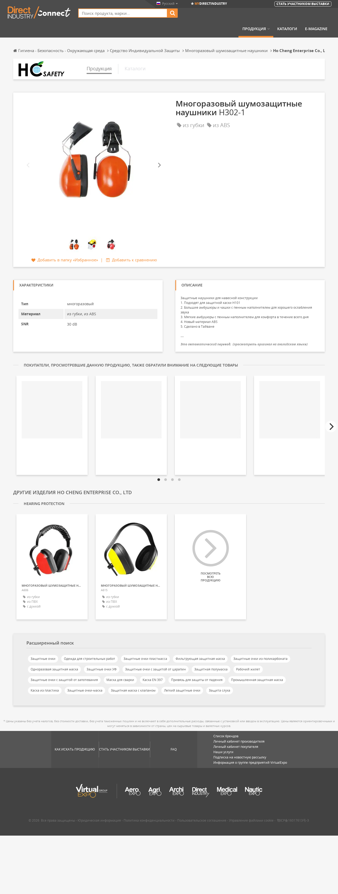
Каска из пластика (45, 690)
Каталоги (287, 28)
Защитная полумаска (211, 669)
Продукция (254, 28)
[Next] (159, 165)
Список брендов (225, 736)
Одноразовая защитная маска (54, 669)
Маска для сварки (120, 680)
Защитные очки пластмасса (145, 658)
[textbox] (122, 13)
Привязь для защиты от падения (197, 680)
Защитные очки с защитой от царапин (155, 669)
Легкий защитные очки (182, 690)
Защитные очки (43, 658)
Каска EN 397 (153, 680)
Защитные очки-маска (84, 690)
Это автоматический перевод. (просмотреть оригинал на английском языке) (244, 344)
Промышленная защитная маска (257, 680)
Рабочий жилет (248, 669)
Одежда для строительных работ (89, 658)
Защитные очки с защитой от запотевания (64, 680)
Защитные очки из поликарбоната (260, 658)
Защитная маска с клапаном (133, 690)
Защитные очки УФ (102, 669)
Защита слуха (219, 690)
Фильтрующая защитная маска (200, 658)
